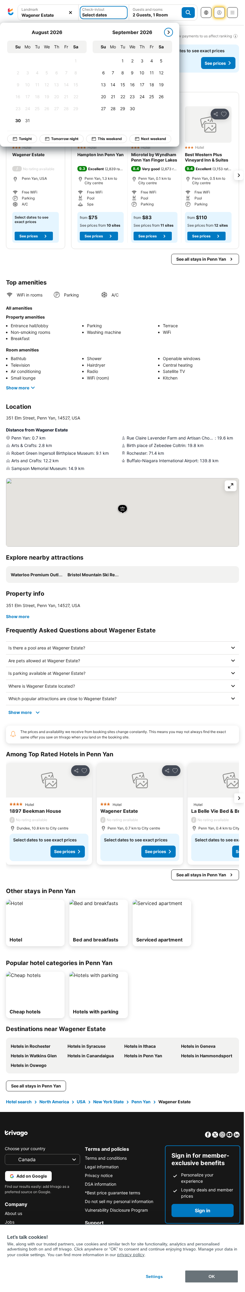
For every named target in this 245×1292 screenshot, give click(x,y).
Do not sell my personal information (117, 1201)
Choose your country (25, 1148)
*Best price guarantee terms (111, 1192)
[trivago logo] (10, 12)
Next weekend (153, 138)
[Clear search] (70, 12)
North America (54, 1101)
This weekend (110, 138)
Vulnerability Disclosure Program (114, 1210)
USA (81, 1101)
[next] (168, 32)
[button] (208, 124)
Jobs (9, 1222)
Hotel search (19, 1101)
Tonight (25, 138)
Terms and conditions (104, 1158)
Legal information (100, 1166)
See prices (215, 63)
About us (13, 1213)
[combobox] (48, 15)
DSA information (99, 1184)
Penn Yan (141, 1101)
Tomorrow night (65, 138)
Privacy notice (97, 1175)
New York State (108, 1101)
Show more (17, 387)
